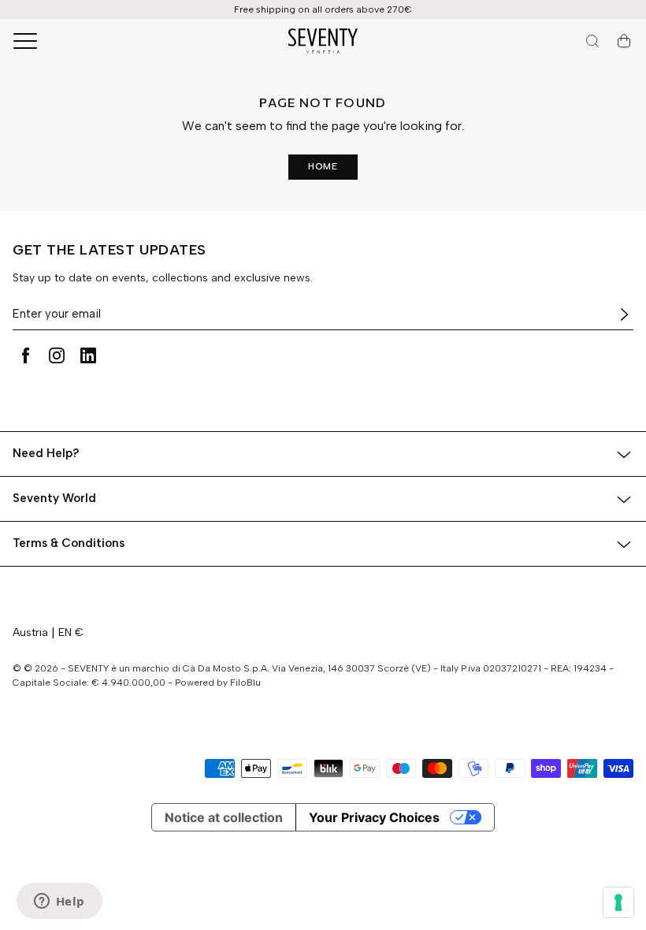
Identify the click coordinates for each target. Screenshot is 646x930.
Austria (30, 632)
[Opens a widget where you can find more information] (59, 902)
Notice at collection (224, 817)
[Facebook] (25, 355)
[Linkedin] (88, 355)
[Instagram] (56, 355)
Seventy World (54, 498)
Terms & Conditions (68, 543)
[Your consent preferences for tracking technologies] (618, 902)
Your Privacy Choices (374, 817)
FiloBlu (245, 682)
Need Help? (46, 453)
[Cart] (623, 41)
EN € (71, 632)
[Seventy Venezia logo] (323, 41)
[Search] (592, 41)
